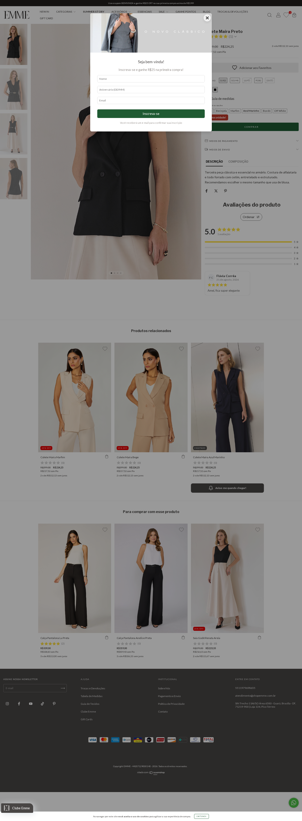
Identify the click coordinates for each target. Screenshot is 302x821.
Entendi (201, 816)
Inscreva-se (151, 114)
